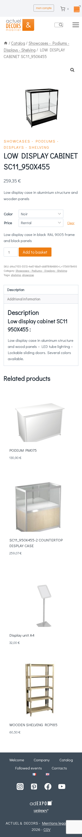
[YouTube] (62, 786)
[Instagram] (20, 786)
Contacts (59, 768)
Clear (70, 223)
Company (42, 759)
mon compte (44, 8)
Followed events (28, 768)
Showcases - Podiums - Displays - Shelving (41, 270)
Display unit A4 (21, 635)
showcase (28, 275)
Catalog (66, 759)
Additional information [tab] (23, 299)
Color (8, 213)
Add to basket (35, 252)
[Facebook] (48, 786)
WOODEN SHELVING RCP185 (33, 724)
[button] (72, 70)
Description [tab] (15, 289)
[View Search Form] (58, 25)
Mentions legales (56, 823)
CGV (47, 829)
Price (8, 222)
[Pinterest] (34, 786)
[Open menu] (76, 25)
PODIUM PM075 (23, 450)
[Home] (6, 43)
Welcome (16, 759)
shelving (16, 275)
